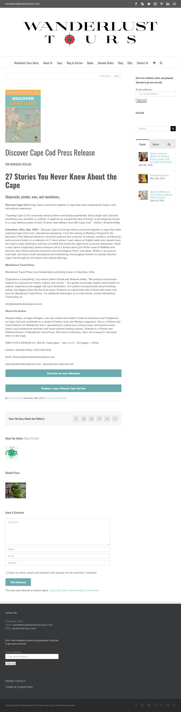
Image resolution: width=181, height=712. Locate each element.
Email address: (144, 89)
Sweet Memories (159, 175)
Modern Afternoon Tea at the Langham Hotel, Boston (161, 194)
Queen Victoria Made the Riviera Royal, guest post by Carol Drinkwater (161, 157)
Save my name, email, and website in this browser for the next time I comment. (53, 572)
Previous (106, 76)
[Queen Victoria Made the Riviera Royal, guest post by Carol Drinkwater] (143, 153)
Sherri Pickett (14, 398)
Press (49, 398)
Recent (156, 144)
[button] (161, 62)
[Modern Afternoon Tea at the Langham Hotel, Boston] (143, 192)
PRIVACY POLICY (15, 681)
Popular (142, 144)
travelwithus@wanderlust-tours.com (22, 4)
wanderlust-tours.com (24, 628)
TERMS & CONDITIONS (19, 687)
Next (116, 76)
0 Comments (60, 398)
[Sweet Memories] (143, 175)
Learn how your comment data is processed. (75, 590)
